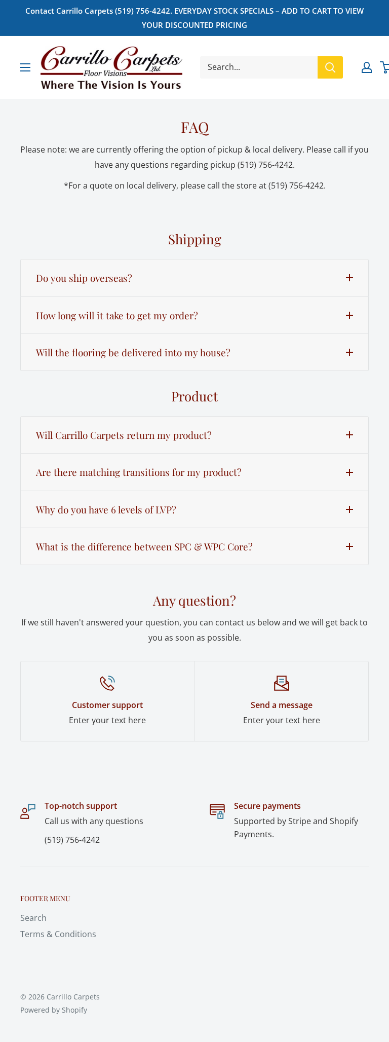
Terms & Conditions (58, 934)
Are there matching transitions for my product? (139, 471)
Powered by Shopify (53, 1010)
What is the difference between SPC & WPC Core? (144, 546)
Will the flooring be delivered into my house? (133, 352)
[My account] (367, 67)
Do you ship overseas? (84, 277)
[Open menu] (25, 67)
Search (33, 917)
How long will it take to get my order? (117, 315)
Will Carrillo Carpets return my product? (124, 434)
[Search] (330, 67)
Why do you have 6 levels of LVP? (106, 509)
